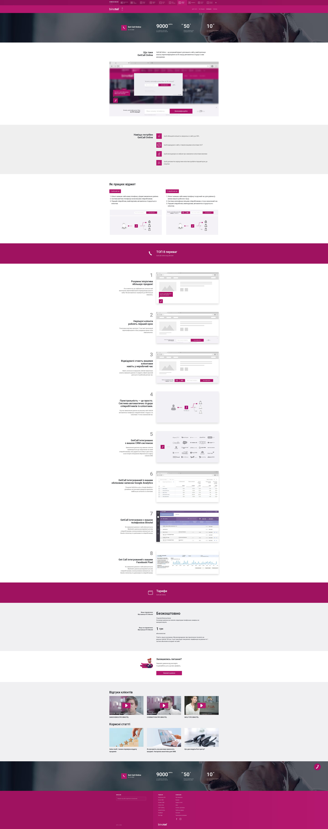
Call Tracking (161, 807)
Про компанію (179, 797)
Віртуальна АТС (162, 797)
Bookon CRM (161, 802)
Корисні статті (179, 802)
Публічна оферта (180, 810)
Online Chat (161, 805)
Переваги (208, 9)
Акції (177, 805)
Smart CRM (160, 800)
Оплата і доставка (180, 807)
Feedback (160, 812)
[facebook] (177, 819)
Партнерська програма (181, 815)
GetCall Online (161, 810)
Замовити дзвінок (169, 673)
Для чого (194, 9)
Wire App (160, 815)
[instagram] (180, 819)
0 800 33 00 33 (113, 2)
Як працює (202, 9)
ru (122, 10)
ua (122, 8)
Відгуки (177, 800)
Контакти (178, 812)
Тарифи (215, 9)
